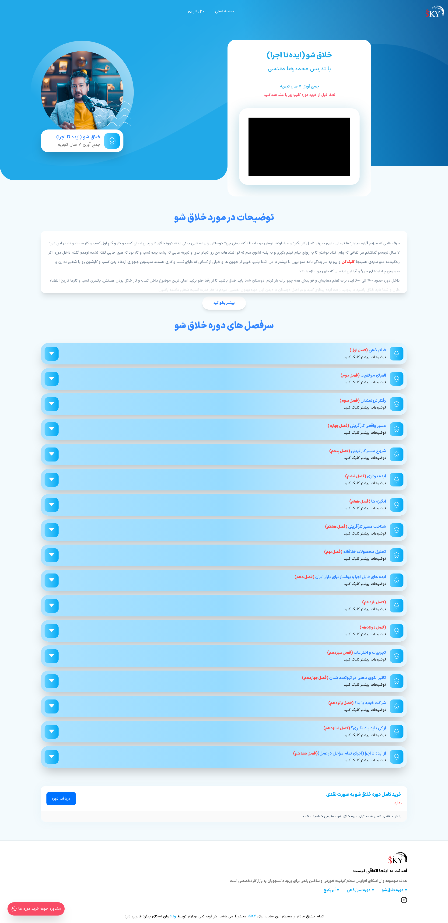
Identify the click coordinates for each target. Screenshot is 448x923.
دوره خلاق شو (394, 890)
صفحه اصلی (224, 11)
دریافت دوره (61, 798)
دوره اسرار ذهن (360, 890)
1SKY (252, 916)
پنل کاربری (196, 11)
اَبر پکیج (331, 890)
